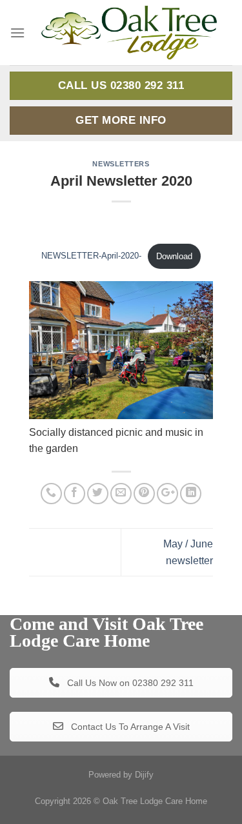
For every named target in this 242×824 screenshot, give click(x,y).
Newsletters (120, 164)
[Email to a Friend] (121, 493)
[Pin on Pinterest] (144, 493)
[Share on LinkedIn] (190, 493)
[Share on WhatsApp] (51, 493)
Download (174, 256)
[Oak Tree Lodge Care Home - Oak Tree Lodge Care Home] (129, 32)
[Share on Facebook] (74, 493)
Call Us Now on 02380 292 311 (129, 683)
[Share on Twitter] (97, 493)
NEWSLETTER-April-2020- (91, 256)
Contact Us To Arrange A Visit (129, 726)
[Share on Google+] (167, 493)
